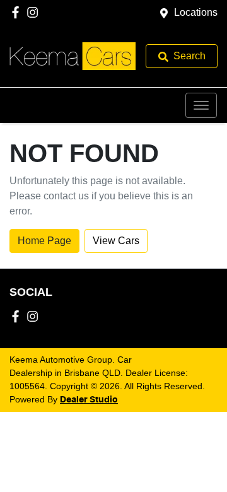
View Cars (116, 240)
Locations (196, 12)
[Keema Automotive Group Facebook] (17, 12)
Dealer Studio (89, 399)
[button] (201, 105)
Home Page (44, 240)
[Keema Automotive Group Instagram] (35, 12)
